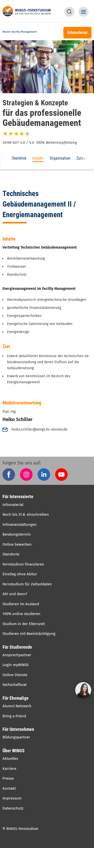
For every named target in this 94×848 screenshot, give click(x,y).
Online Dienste (15, 675)
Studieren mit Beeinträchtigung (29, 633)
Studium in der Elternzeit (24, 624)
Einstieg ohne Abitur (20, 574)
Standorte (11, 554)
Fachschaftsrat (15, 684)
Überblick (18, 158)
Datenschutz (13, 808)
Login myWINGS (16, 665)
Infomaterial (13, 504)
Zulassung (84, 158)
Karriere (9, 768)
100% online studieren (21, 613)
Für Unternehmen (18, 729)
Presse (8, 778)
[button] (69, 12)
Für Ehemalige (16, 698)
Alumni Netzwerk (17, 706)
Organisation (60, 158)
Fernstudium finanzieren (23, 564)
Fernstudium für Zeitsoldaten (27, 584)
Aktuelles (10, 758)
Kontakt (9, 788)
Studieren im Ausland (21, 604)
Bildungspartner (16, 737)
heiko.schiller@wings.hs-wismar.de (39, 429)
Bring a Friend (14, 716)
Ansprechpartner (17, 655)
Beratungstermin (17, 534)
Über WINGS (14, 750)
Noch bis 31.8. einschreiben (26, 514)
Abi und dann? (15, 594)
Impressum (12, 798)
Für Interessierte (18, 496)
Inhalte (38, 158)
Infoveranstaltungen (20, 524)
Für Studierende (17, 647)
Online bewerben (17, 544)
